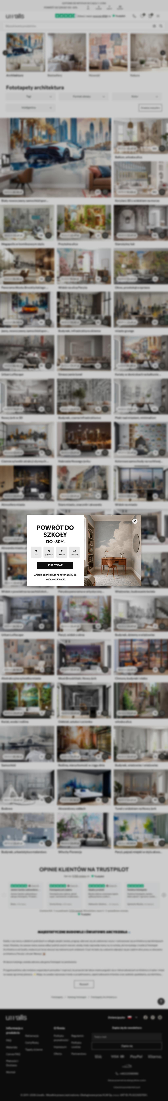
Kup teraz (55, 565)
